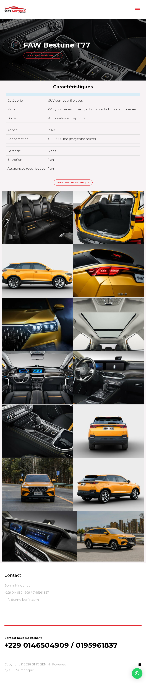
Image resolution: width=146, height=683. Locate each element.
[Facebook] (140, 664)
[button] (137, 673)
